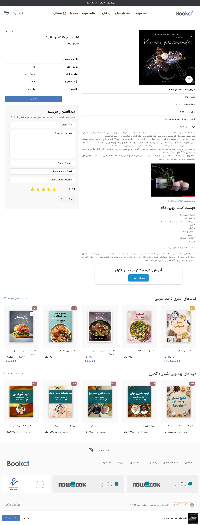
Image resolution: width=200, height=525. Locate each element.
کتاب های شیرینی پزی (172, 247)
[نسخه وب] (190, 484)
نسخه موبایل (106, 482)
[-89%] (100, 401)
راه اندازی (153, 462)
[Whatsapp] (12, 505)
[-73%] (60, 401)
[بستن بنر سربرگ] (3, 3)
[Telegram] (7, 505)
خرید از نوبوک (33, 98)
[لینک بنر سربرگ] (104, 3)
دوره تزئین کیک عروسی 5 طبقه (63, 425)
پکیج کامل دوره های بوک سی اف (180, 425)
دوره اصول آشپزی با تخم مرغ (103, 425)
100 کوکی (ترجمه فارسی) (184, 350)
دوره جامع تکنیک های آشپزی (24, 425)
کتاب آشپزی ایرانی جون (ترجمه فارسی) (102, 352)
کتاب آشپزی (110, 253)
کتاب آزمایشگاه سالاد (146, 350)
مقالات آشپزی (136, 462)
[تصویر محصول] (178, 326)
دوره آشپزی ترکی (148, 425)
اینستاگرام (107, 462)
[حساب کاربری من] (14, 13)
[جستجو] (21, 13)
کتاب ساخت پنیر (182, 221)
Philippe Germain (175, 201)
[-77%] (139, 401)
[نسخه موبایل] (116, 484)
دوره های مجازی (170, 462)
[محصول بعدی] (6, 31)
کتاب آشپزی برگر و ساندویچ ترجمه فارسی (22, 352)
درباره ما (120, 462)
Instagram (104, 450)
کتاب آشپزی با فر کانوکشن (65, 350)
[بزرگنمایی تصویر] (189, 79)
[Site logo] (185, 13)
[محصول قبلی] (12, 31)
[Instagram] (17, 505)
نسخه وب (181, 482)
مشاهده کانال (138, 278)
